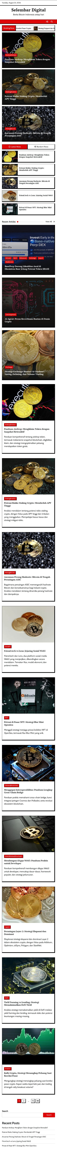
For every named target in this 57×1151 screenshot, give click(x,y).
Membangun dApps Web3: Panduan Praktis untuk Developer (26, 862)
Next (38, 1101)
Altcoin (8, 258)
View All (49, 222)
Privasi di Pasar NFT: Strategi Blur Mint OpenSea (35, 208)
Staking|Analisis (11, 92)
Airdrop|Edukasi (11, 55)
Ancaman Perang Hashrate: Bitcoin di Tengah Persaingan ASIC (28, 134)
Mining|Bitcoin (10, 129)
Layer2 (41, 258)
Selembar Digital (28, 10)
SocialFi (7, 646)
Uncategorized (11, 314)
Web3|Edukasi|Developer (13, 856)
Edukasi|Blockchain (11, 785)
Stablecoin (9, 262)
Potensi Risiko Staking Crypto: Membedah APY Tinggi (26, 97)
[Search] (52, 22)
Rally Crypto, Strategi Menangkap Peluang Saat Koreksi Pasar (28, 1074)
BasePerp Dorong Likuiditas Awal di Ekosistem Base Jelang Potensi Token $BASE (27, 267)
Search (5, 1111)
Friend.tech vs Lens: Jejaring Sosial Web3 (36, 195)
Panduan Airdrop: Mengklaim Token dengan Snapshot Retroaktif (27, 61)
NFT (6, 718)
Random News (42, 147)
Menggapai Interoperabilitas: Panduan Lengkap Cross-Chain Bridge (28, 791)
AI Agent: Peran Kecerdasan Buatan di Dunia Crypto (27, 320)
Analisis (7, 1069)
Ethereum (23, 258)
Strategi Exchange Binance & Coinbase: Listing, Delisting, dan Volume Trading (24, 373)
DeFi (15, 258)
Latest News (16, 147)
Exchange (32, 258)
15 (33, 1101)
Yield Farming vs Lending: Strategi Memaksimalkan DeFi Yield (21, 1003)
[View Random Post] (47, 22)
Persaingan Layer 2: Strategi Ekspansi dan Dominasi (25, 933)
